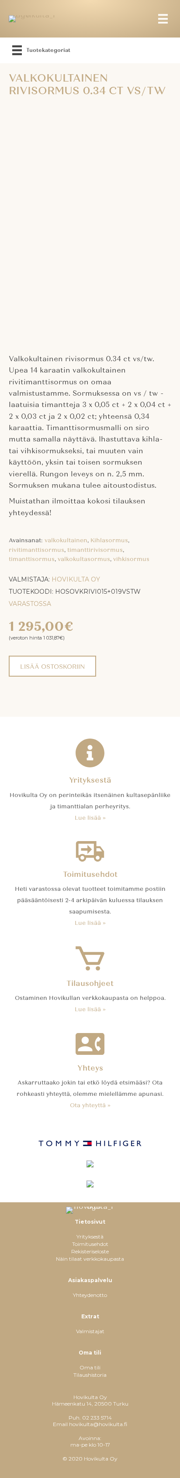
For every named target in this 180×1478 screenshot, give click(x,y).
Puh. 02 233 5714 (90, 1417)
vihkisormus (131, 559)
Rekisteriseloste (90, 1251)
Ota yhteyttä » (90, 1105)
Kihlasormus (109, 540)
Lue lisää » (90, 817)
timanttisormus (32, 559)
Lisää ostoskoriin (52, 667)
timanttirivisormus (95, 550)
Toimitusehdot (90, 1244)
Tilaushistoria (90, 1375)
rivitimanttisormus (36, 550)
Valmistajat (90, 1331)
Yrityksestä (90, 1236)
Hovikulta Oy (76, 579)
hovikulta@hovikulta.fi (98, 1424)
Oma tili (90, 1367)
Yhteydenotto (90, 1295)
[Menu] (163, 19)
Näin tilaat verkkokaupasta (90, 1259)
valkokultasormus (84, 559)
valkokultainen (66, 540)
